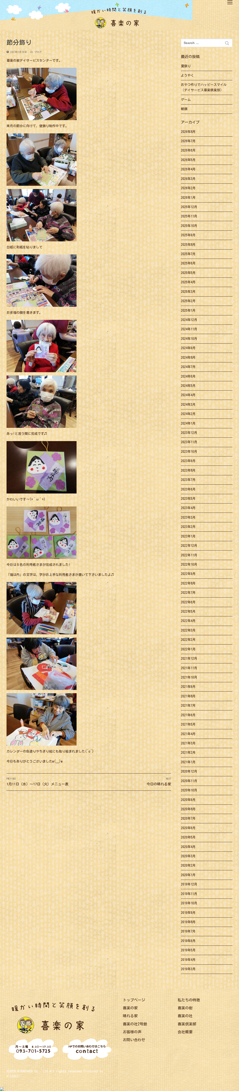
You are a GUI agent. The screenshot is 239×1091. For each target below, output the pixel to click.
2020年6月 (188, 828)
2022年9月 (188, 573)
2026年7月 (188, 141)
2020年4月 (188, 846)
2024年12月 (189, 319)
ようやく (187, 75)
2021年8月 (188, 696)
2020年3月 (188, 856)
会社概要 (185, 1032)
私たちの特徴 (189, 1000)
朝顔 (184, 109)
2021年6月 (188, 715)
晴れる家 (130, 1016)
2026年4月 (188, 169)
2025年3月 (188, 291)
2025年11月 (189, 216)
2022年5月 (188, 611)
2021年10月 (189, 677)
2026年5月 (188, 160)
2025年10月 (189, 225)
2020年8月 (188, 809)
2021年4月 (188, 734)
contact (87, 1049)
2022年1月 (188, 649)
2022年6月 (188, 602)
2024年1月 (188, 423)
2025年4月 (188, 282)
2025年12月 (189, 207)
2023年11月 (189, 442)
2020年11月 (189, 781)
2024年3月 (188, 404)
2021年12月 (189, 658)
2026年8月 (188, 131)
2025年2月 (188, 301)
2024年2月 (188, 413)
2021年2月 (188, 752)
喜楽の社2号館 (135, 1024)
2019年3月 (188, 969)
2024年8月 (188, 357)
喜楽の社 (185, 1016)
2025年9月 (188, 235)
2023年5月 (188, 498)
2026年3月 (188, 178)
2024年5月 (188, 385)
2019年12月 (189, 884)
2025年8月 (188, 244)
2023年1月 (188, 536)
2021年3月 (188, 743)
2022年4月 (188, 620)
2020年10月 (189, 790)
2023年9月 (188, 461)
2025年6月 (188, 263)
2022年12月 (189, 545)
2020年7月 (188, 818)
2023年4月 (188, 508)
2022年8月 (188, 583)
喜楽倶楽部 (187, 1024)
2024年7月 (188, 366)
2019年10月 (189, 903)
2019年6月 (188, 940)
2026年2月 (188, 188)
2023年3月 (188, 517)
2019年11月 (189, 893)
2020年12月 (189, 771)
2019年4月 (188, 959)
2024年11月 (189, 329)
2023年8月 (188, 470)
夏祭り (186, 66)
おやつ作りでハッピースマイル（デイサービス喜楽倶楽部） (204, 87)
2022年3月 (188, 630)
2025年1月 (188, 310)
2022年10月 (189, 564)
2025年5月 (188, 272)
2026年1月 (188, 197)
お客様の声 (132, 1032)
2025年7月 (188, 254)
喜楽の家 (130, 1008)
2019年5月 (188, 950)
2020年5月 (188, 837)
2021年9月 (188, 686)
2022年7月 (188, 592)
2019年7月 (188, 931)
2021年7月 (188, 705)
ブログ (37, 52)
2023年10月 (189, 451)
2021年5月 (188, 724)
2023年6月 (188, 489)
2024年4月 (188, 395)
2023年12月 (189, 432)
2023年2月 (188, 526)
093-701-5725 (33, 1049)
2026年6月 (188, 150)
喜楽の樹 (185, 1008)
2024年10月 (189, 338)
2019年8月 (188, 922)
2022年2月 (188, 639)
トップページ (134, 1000)
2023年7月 (188, 479)
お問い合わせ (134, 1040)
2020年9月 (188, 799)
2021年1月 (188, 762)
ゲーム (186, 99)
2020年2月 (188, 865)
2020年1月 (188, 875)
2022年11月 (189, 555)
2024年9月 (188, 348)
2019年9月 (188, 912)
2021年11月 (189, 668)
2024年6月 (188, 376)
